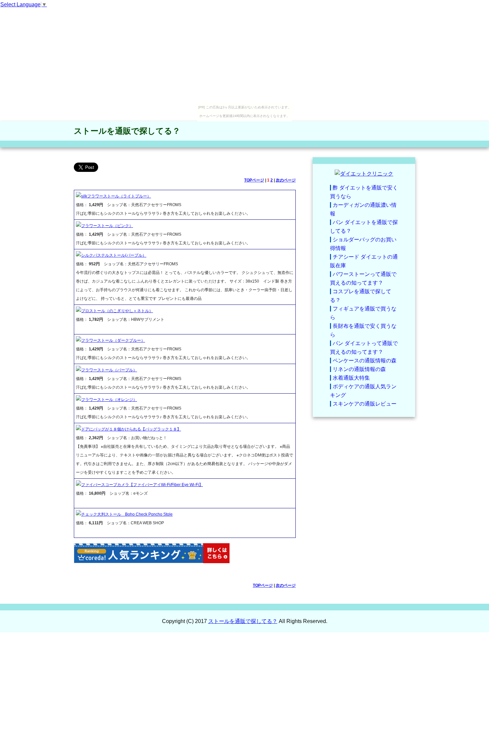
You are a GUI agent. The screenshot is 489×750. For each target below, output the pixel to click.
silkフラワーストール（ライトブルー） (116, 196)
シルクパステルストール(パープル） (113, 255)
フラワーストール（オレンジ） (109, 399)
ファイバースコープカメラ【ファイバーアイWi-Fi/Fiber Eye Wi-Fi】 (142, 484)
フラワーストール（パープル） (109, 370)
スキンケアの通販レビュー (365, 404)
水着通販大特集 (351, 378)
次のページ (286, 180)
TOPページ (254, 180)
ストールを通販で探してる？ (127, 130)
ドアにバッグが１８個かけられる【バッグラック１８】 (131, 429)
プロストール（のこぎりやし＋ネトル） (117, 311)
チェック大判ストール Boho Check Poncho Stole (127, 514)
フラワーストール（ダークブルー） (113, 340)
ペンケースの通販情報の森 (365, 360)
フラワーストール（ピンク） (107, 225)
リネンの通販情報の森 (359, 369)
